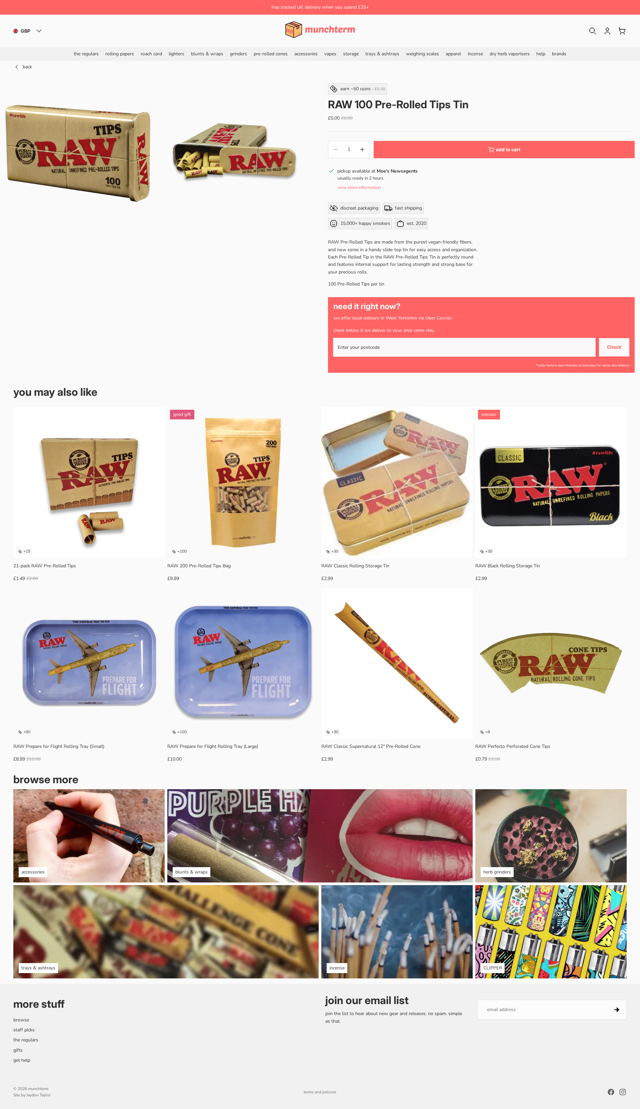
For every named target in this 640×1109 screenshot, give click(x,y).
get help (21, 1060)
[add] (154, 548)
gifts (18, 1050)
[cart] (622, 31)
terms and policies (320, 1092)
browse (21, 1020)
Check (614, 347)
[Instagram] (623, 1092)
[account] (607, 31)
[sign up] (617, 1010)
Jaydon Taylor (38, 1095)
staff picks (24, 1030)
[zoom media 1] (77, 153)
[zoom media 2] (234, 153)
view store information (359, 188)
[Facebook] (611, 1092)
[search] (592, 31)
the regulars (25, 1040)
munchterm (38, 1088)
